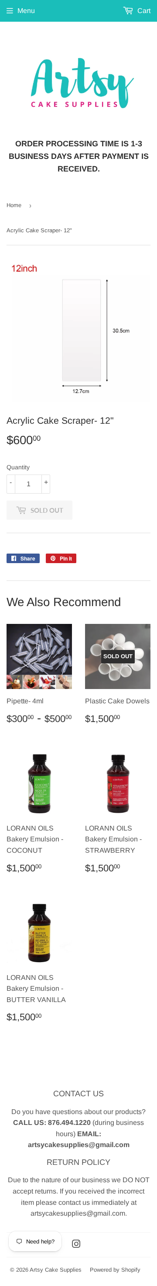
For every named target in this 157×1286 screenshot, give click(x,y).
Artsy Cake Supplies (56, 1269)
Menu (26, 10)
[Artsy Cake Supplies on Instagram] (76, 1245)
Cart (143, 10)
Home (14, 205)
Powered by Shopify (115, 1269)
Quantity (18, 467)
